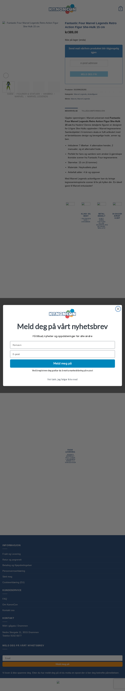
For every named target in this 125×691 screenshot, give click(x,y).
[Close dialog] (118, 309)
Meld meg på (62, 363)
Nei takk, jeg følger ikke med (62, 379)
